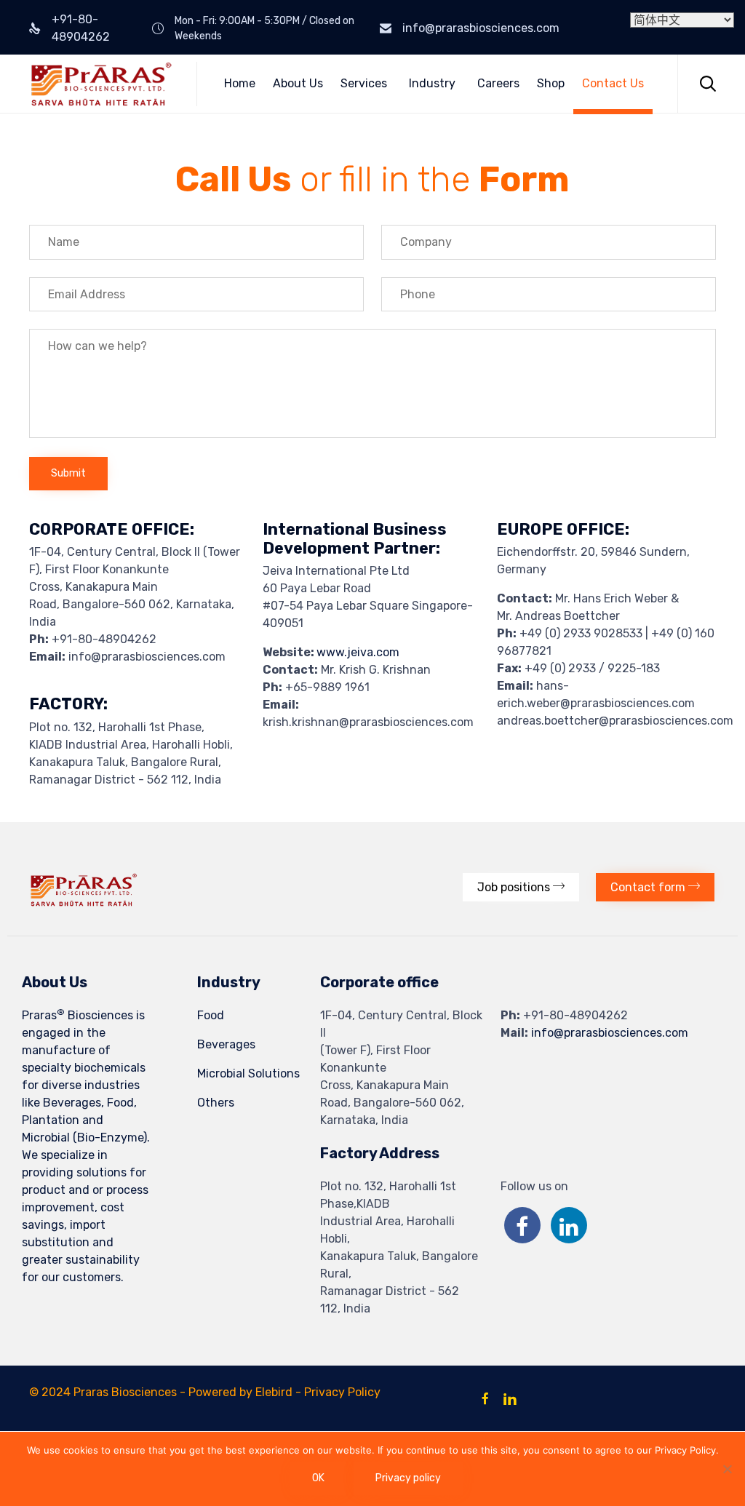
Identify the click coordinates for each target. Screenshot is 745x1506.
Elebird (273, 1392)
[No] (727, 1469)
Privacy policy (408, 1478)
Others (215, 1102)
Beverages (226, 1044)
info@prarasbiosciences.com (480, 28)
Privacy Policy (342, 1392)
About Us (298, 83)
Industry (432, 83)
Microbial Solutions (248, 1073)
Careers (498, 83)
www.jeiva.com (357, 652)
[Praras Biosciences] (102, 84)
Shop (551, 83)
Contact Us (613, 83)
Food (210, 1015)
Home (239, 83)
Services (363, 83)
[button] (521, 887)
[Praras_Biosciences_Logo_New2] (83, 902)
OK (318, 1478)
